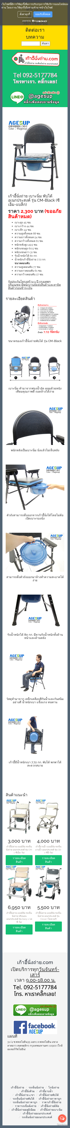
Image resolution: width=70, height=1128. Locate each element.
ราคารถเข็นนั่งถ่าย (25, 1106)
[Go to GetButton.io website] (62, 1125)
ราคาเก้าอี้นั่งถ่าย (51, 1102)
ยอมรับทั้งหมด (42, 14)
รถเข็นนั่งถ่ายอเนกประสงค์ (37, 1117)
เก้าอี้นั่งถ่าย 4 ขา (25, 1095)
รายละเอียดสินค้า (19, 860)
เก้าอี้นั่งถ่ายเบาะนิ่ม (51, 1109)
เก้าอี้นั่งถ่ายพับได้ (49, 1095)
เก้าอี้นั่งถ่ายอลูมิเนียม (24, 1109)
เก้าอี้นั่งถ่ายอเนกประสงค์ (37, 1113)
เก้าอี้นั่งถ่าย (17, 1087)
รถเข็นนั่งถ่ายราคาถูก (25, 1102)
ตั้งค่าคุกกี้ (25, 14)
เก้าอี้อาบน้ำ (46, 1091)
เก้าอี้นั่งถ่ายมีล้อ (50, 1106)
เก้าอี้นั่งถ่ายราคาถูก (50, 1098)
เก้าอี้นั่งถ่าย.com (35, 962)
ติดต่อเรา (35, 30)
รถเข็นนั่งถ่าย (36, 1087)
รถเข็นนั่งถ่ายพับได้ (23, 1098)
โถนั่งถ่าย (53, 1087)
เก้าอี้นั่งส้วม (28, 1091)
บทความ (35, 37)
